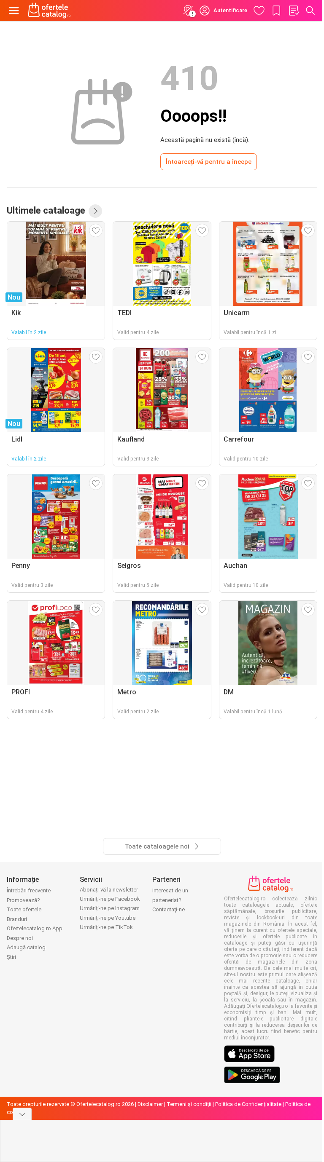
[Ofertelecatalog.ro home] (49, 11)
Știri (11, 957)
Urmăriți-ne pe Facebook (110, 899)
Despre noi (20, 938)
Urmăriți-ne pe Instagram (110, 908)
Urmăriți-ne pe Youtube (107, 918)
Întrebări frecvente (29, 890)
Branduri (17, 919)
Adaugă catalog (26, 947)
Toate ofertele (24, 909)
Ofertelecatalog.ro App (34, 928)
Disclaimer (150, 1104)
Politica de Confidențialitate (248, 1104)
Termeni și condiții (189, 1104)
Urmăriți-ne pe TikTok (106, 927)
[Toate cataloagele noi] (95, 211)
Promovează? (23, 900)
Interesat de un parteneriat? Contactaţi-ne (170, 900)
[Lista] (293, 10)
